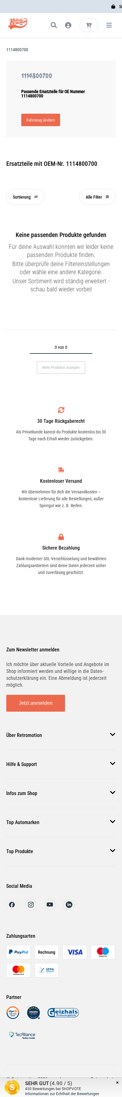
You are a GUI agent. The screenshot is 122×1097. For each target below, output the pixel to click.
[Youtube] (50, 909)
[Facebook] (12, 909)
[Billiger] (12, 1017)
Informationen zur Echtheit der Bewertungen (62, 1093)
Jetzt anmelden (36, 703)
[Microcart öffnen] (88, 25)
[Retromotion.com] (18, 26)
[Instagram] (31, 909)
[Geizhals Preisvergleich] (63, 1017)
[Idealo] (33, 1017)
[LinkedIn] (69, 909)
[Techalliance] (22, 1040)
